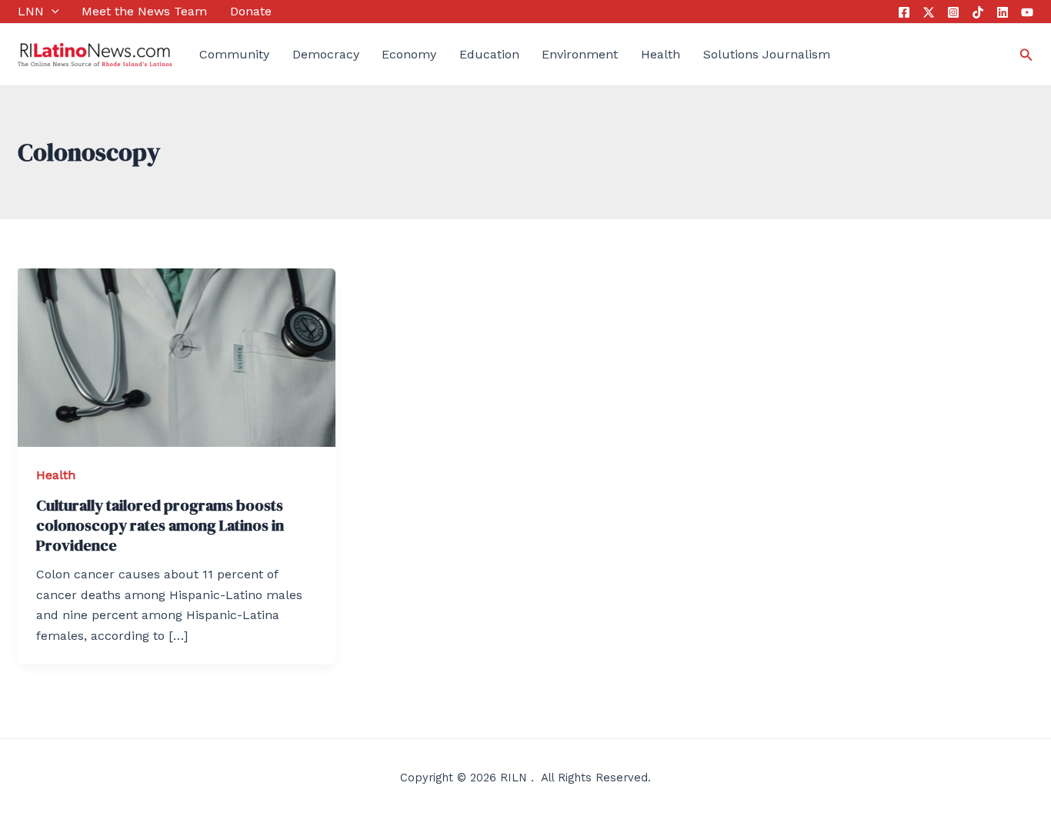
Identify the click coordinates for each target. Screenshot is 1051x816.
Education (489, 54)
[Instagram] (953, 12)
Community (234, 54)
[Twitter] (929, 12)
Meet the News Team (144, 11)
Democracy (325, 54)
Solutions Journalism (766, 54)
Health (660, 54)
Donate (251, 11)
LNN (31, 11)
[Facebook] (904, 12)
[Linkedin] (1002, 12)
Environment (580, 54)
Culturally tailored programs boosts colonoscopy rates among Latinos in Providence (160, 525)
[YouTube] (1027, 12)
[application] (51, 11)
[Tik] (978, 12)
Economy (409, 54)
